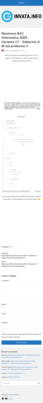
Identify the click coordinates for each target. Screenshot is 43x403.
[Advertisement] (21, 82)
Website (5, 323)
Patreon (11, 399)
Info (11, 247)
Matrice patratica (14, 377)
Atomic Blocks (14, 395)
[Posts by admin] (3, 51)
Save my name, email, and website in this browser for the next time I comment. (21, 335)
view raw (37, 191)
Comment (6, 280)
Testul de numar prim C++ (16, 373)
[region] (22, 155)
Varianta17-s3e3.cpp (8, 191)
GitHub (27, 191)
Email (4, 314)
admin (6, 51)
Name (4, 304)
